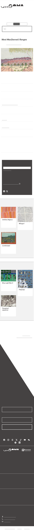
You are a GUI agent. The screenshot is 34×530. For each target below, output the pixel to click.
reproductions (26, 335)
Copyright (27, 527)
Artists (16, 18)
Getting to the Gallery (10, 515)
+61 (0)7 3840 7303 (9, 517)
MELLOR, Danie (6, 312)
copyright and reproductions (22, 337)
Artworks (6, 18)
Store (3, 483)
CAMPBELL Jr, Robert (8, 287)
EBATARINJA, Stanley (14, 44)
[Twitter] (7, 191)
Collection (12, 12)
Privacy (19, 527)
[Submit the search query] (3, 29)
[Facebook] (4, 191)
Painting (4, 119)
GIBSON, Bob (22, 292)
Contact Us (7, 520)
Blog (19, 479)
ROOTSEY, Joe (6, 249)
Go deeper (27, 18)
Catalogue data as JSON (10, 184)
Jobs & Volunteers (10, 527)
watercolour (5, 127)
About (19, 481)
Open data (5, 479)
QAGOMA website (7, 481)
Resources (24, 24)
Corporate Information (18, 529)
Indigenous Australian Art (9, 104)
